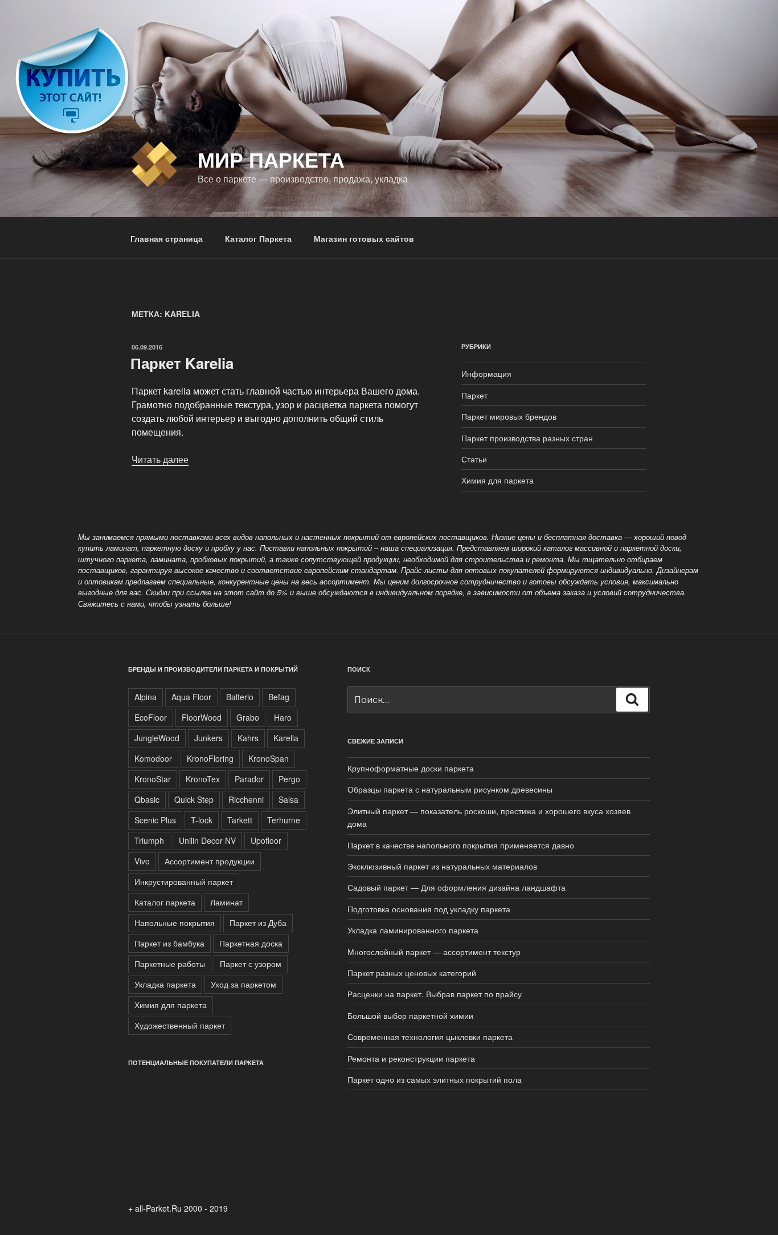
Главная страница (166, 238)
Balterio (239, 696)
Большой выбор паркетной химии (410, 1015)
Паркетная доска (250, 943)
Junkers (208, 738)
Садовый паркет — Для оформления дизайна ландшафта (456, 887)
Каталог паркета (164, 902)
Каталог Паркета (258, 238)
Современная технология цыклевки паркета (430, 1036)
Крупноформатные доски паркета (410, 768)
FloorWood (202, 717)
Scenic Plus (155, 820)
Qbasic (146, 799)
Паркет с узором (250, 963)
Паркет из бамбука (169, 943)
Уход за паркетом (243, 984)
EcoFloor (150, 717)
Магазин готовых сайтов (364, 238)
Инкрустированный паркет (183, 881)
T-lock (201, 820)
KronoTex (203, 779)
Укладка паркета (165, 984)
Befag (278, 696)
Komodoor (153, 758)
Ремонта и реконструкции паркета (411, 1058)
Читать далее (160, 459)
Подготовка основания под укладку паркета (428, 909)
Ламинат (226, 902)
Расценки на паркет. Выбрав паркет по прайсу (434, 994)
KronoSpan (268, 758)
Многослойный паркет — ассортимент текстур (434, 951)
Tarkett (239, 820)
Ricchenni (246, 799)
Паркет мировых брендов (508, 416)
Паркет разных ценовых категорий (411, 972)
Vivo (142, 861)
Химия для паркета (497, 480)
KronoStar (152, 779)
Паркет (474, 395)
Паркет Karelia (182, 362)
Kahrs (248, 738)
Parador (249, 779)
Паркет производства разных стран (527, 438)
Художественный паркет (179, 1025)
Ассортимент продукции (210, 861)
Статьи (474, 459)
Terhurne (283, 820)
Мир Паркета (271, 159)
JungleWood (156, 738)
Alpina (145, 696)
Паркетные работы (169, 963)
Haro (283, 717)
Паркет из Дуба (258, 922)
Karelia (285, 738)
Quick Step (194, 799)
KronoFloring (210, 758)
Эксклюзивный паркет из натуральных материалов (442, 866)
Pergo (289, 779)
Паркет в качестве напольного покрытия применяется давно (460, 845)
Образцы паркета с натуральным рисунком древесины (449, 789)
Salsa (288, 799)
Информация (486, 373)
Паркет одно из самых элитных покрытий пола (434, 1079)
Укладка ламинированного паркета (412, 930)
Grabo (247, 717)
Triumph (149, 840)
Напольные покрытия (174, 922)
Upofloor (266, 840)
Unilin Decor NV (207, 840)
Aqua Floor (191, 696)
